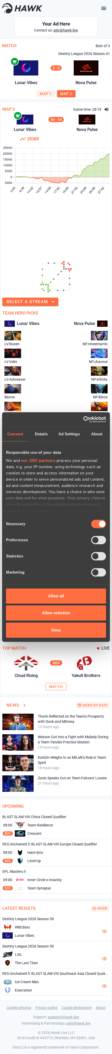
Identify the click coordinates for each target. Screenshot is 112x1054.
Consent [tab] (15, 434)
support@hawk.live (63, 1017)
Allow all (56, 596)
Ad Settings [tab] (69, 434)
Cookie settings (19, 1008)
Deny (56, 630)
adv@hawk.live (65, 30)
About (101, 1008)
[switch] (98, 540)
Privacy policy (46, 1008)
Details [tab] (41, 434)
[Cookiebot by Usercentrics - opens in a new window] (83, 419)
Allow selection (56, 613)
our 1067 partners (38, 460)
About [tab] (97, 434)
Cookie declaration (77, 1008)
